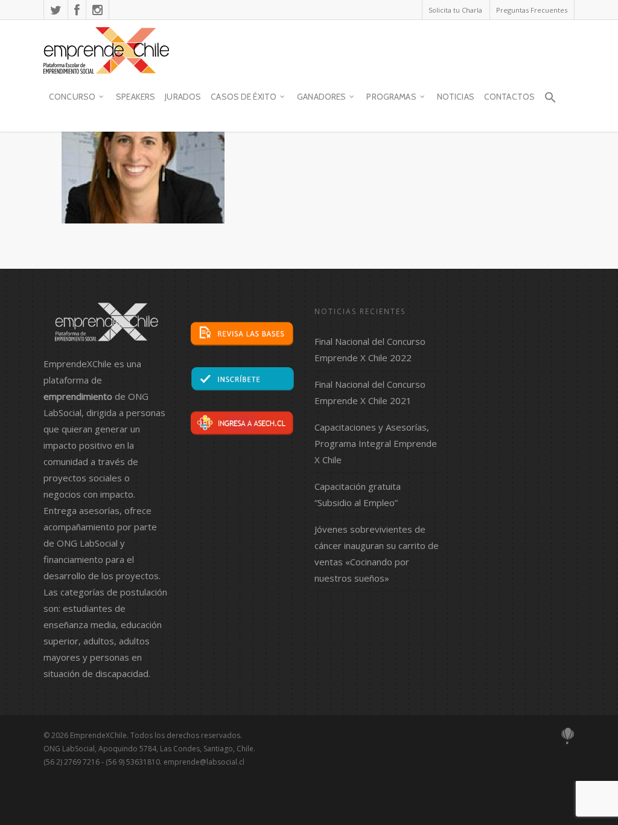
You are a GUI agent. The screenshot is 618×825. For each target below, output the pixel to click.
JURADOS (183, 96)
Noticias (455, 96)
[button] (550, 103)
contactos (509, 96)
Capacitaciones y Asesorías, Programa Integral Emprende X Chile (375, 443)
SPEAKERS (135, 96)
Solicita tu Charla (455, 9)
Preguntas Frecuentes (531, 9)
